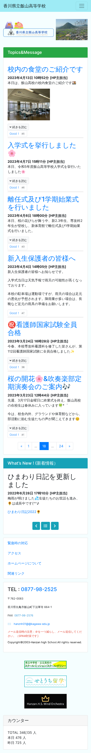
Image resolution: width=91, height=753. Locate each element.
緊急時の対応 (18, 543)
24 (61, 446)
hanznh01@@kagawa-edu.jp (30, 623)
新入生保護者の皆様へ (42, 258)
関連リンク (16, 573)
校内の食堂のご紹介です (45, 69)
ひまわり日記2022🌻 (24, 512)
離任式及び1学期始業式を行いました (43, 203)
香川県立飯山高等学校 (24, 5)
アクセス (14, 553)
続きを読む (19, 127)
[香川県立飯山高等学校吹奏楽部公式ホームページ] (45, 701)
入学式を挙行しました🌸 (42, 149)
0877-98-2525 (39, 589)
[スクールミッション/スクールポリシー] (45, 665)
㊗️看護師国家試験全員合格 (42, 328)
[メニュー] (82, 6)
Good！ (17, 133)
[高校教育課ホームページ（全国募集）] (45, 681)
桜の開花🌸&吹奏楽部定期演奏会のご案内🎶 (45, 382)
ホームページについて (24, 563)
